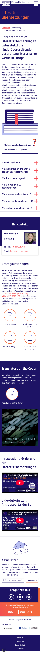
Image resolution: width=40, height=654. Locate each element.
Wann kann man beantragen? (16, 194)
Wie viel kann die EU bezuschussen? (11, 186)
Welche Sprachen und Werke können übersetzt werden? (16, 170)
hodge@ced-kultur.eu (19, 251)
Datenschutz (20, 641)
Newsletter (20, 648)
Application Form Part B (30, 326)
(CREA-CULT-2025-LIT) (11, 296)
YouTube (20, 596)
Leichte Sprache (22, 2)
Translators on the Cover (12, 403)
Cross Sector (26, 612)
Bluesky (28, 596)
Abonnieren (32, 580)
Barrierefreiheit (20, 645)
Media (10, 612)
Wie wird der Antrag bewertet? (17, 201)
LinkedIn (11, 596)
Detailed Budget (10, 347)
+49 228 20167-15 (18, 247)
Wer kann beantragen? (13, 178)
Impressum (20, 637)
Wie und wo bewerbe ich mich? (17, 208)
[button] (4, 650)
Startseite (6, 28)
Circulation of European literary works (18, 294)
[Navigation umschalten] (36, 3)
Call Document (10, 324)
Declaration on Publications (30, 348)
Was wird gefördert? (12, 163)
